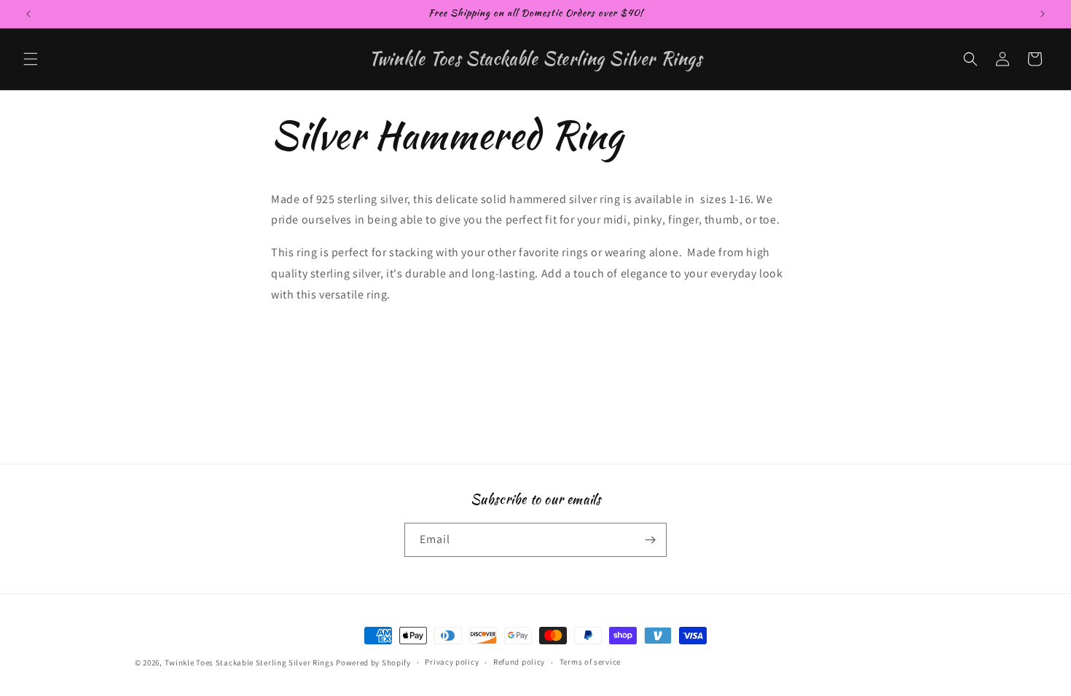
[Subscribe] (650, 540)
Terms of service (590, 662)
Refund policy (519, 662)
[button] (31, 59)
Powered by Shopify (373, 662)
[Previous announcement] (28, 14)
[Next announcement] (1043, 14)
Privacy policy (452, 662)
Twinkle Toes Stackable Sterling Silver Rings (249, 662)
